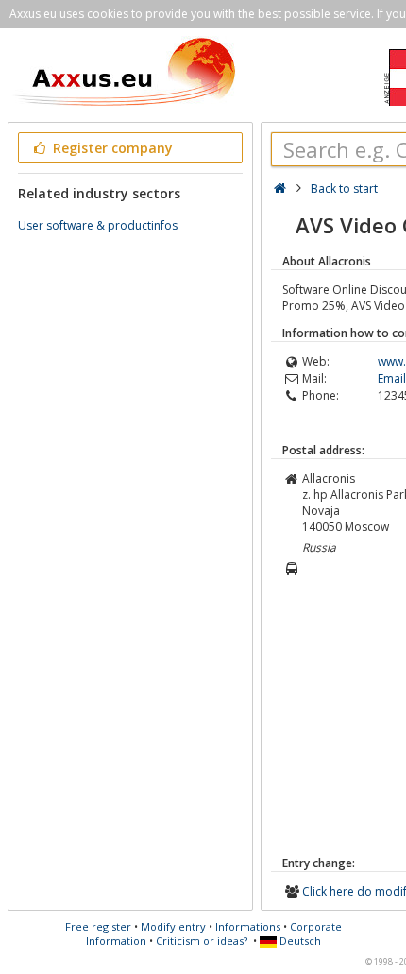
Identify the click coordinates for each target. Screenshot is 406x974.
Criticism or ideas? (201, 940)
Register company (111, 148)
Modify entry (173, 926)
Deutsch (299, 940)
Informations (247, 926)
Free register (98, 926)
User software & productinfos (98, 225)
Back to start (344, 188)
